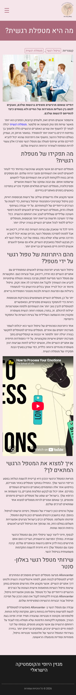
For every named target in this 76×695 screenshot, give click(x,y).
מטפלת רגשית (34, 51)
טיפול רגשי (53, 51)
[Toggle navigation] (7, 10)
